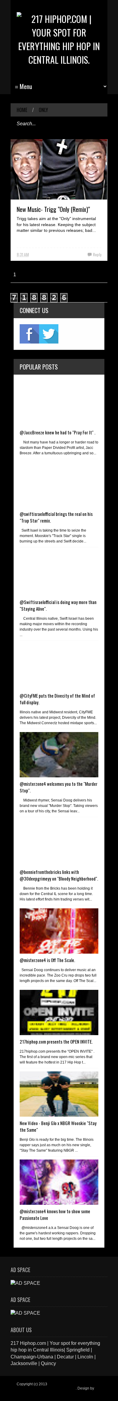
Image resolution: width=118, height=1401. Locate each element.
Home (22, 110)
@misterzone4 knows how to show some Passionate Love (55, 1214)
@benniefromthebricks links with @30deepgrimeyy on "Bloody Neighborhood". (59, 875)
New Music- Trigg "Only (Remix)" (53, 209)
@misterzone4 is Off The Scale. (47, 960)
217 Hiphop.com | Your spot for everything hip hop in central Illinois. (58, 1386)
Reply (97, 254)
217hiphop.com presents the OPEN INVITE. (56, 1041)
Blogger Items (28, 1392)
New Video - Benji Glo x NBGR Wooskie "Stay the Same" (58, 1126)
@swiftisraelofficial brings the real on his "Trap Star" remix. (56, 517)
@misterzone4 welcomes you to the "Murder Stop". (58, 787)
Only (43, 110)
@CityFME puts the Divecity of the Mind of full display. (57, 698)
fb (29, 334)
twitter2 (48, 334)
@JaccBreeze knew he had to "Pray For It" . (57, 432)
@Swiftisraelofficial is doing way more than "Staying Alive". (58, 605)
